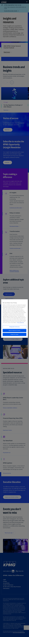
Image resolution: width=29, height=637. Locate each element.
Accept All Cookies (14, 334)
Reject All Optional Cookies (14, 330)
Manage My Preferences (14, 326)
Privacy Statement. (20, 322)
